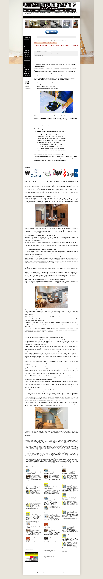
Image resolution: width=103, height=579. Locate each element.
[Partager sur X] (48, 51)
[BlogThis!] (47, 51)
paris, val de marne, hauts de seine (49, 550)
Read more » (36, 49)
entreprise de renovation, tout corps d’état (50, 552)
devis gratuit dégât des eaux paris (49, 556)
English (33, 17)
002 (37, 53)
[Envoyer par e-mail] (46, 51)
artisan (39, 53)
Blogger (65, 572)
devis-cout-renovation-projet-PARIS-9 (50, 53)
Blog (72, 17)
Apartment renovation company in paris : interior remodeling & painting (35, 530)
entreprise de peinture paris (48, 544)
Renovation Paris (65, 554)
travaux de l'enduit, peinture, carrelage (50, 549)
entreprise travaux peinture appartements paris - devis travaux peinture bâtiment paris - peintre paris (72, 512)
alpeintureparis (64, 551)
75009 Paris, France (40, 55)
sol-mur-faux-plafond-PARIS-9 (42, 54)
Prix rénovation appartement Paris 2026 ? (72, 469)
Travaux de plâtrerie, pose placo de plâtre (32, 544)
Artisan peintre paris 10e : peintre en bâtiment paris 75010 (35, 491)
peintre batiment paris (47, 558)
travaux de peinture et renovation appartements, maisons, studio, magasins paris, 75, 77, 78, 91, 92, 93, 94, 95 (72, 494)
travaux (47, 54)
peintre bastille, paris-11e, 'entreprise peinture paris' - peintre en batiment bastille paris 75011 (72, 543)
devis (44, 53)
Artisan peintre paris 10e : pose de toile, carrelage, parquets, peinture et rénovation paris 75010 (35, 513)
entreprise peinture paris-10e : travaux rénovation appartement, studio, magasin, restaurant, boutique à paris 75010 (35, 522)
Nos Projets (50, 17)
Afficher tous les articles (69, 36)
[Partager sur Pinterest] (50, 51)
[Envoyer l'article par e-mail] (44, 51)
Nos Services (41, 17)
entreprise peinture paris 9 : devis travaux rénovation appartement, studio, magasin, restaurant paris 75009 (50, 40)
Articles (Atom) (41, 58)
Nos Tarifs (59, 17)
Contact (66, 17)
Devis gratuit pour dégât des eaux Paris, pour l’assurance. (53, 537)
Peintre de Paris (46, 547)
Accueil (26, 17)
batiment (42, 53)
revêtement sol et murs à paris (48, 557)
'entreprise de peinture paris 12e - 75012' (35, 537)
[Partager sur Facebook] (49, 51)
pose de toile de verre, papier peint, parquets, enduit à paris (52, 555)
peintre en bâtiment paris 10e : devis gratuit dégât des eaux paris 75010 (35, 469)
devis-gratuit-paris (58, 53)
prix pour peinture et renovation (49, 560)
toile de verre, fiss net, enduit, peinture (50, 551)
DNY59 (59, 572)
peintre (62, 53)
